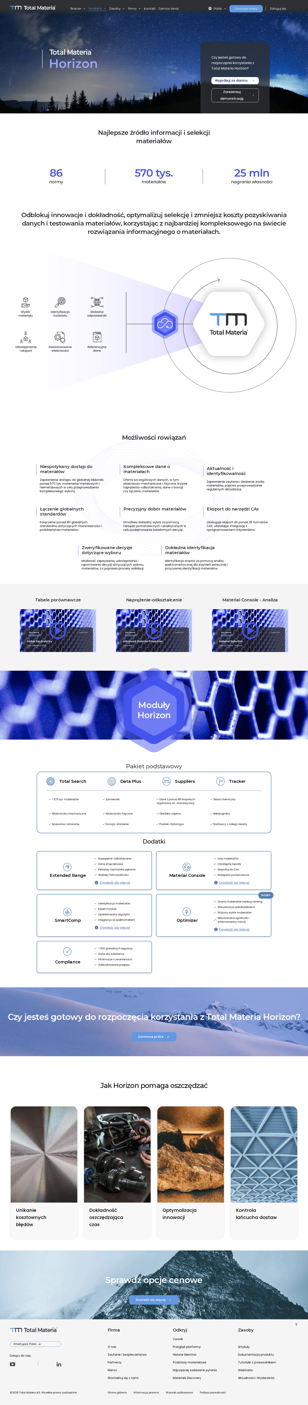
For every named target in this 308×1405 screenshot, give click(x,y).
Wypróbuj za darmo (235, 80)
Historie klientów (184, 1355)
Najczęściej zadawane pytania (195, 1370)
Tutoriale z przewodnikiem (257, 1362)
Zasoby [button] (115, 8)
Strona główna (117, 1392)
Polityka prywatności (213, 1392)
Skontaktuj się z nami (123, 1378)
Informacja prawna (146, 1392)
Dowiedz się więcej (115, 882)
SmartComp (68, 920)
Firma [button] (132, 8)
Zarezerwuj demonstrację (237, 95)
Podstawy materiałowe (189, 1362)
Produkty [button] (96, 8)
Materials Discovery (187, 1378)
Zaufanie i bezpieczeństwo (127, 1355)
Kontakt (150, 8)
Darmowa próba (154, 1037)
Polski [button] (215, 8)
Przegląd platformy (187, 1347)
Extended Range (68, 875)
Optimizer (187, 920)
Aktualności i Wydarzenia (256, 1378)
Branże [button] (76, 8)
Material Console (187, 875)
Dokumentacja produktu (256, 1355)
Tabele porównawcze (58, 599)
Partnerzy (115, 1362)
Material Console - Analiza (250, 599)
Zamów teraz (168, 8)
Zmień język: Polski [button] (25, 1344)
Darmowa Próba (246, 9)
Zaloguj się (278, 8)
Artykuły (244, 1347)
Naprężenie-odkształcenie (154, 599)
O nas (112, 1347)
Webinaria (245, 1370)
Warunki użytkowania (179, 1392)
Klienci (112, 1370)
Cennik (178, 1339)
